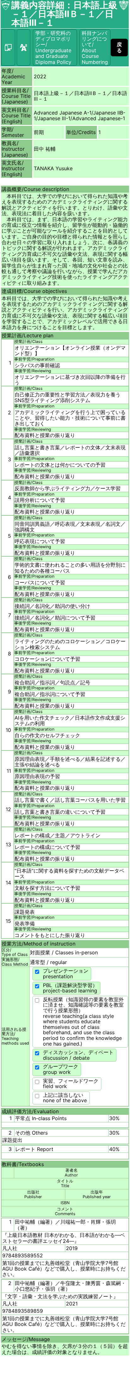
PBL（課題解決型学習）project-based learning (70, 988)
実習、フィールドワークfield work (70, 1084)
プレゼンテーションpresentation (65, 973)
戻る (119, 47)
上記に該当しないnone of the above (65, 1098)
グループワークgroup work (60, 1069)
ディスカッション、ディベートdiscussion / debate (78, 1055)
